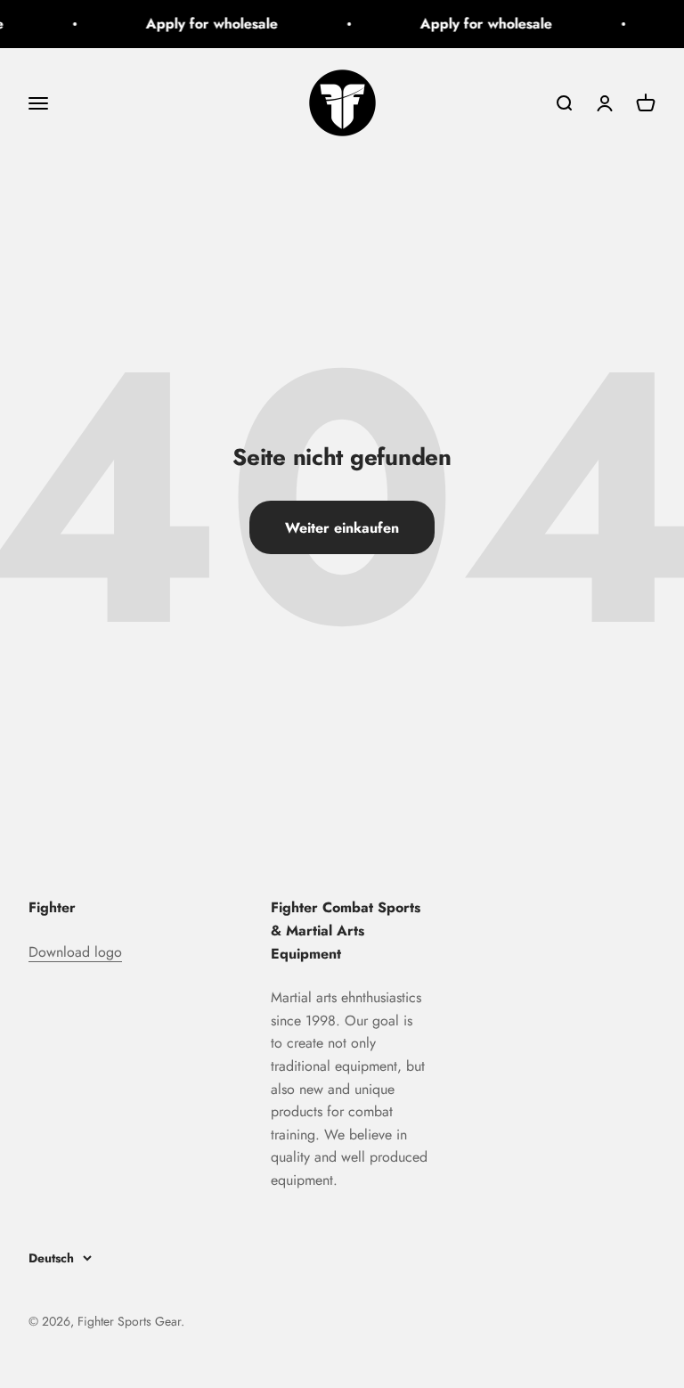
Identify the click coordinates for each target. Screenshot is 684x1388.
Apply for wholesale (209, 23)
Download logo (75, 952)
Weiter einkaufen (342, 528)
